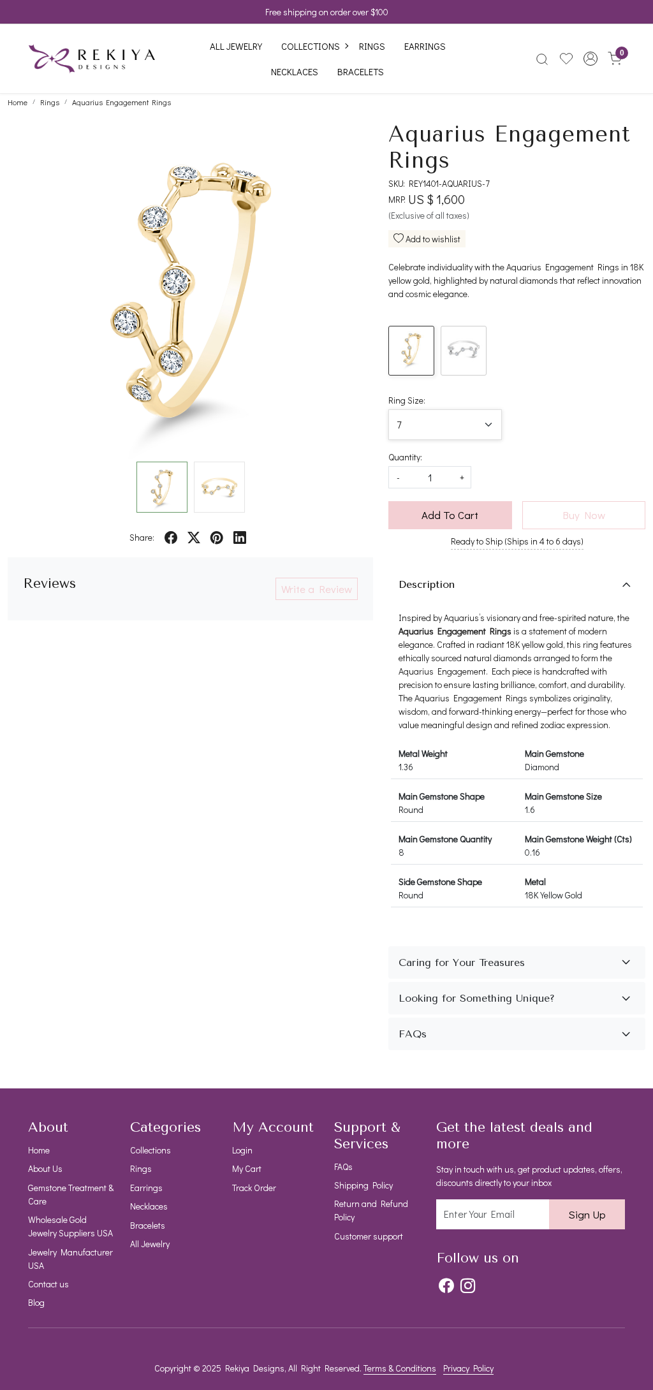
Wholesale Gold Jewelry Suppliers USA (70, 1226)
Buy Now (583, 515)
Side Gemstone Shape (440, 881)
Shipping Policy (363, 1185)
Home (39, 1150)
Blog (36, 1302)
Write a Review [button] (316, 589)
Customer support (368, 1236)
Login (242, 1150)
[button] (590, 59)
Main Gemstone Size (563, 796)
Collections (310, 46)
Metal (535, 881)
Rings (372, 46)
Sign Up (587, 1214)
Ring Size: (406, 400)
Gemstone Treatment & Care (71, 1194)
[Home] (92, 58)
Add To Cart (450, 515)
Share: (141, 537)
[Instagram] (468, 1285)
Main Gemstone (554, 753)
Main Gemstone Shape (442, 796)
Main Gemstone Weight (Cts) (578, 839)
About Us (45, 1168)
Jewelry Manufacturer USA (70, 1258)
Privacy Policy (468, 1368)
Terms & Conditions (399, 1368)
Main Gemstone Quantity (445, 839)
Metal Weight (423, 753)
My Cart (246, 1168)
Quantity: (405, 457)
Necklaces (294, 71)
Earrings (425, 46)
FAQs (343, 1166)
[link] (542, 58)
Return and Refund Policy (371, 1210)
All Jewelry (236, 46)
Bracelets (360, 71)
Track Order (254, 1188)
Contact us (48, 1284)
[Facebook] (446, 1285)
